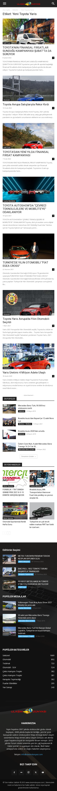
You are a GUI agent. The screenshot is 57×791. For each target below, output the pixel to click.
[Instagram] (28, 772)
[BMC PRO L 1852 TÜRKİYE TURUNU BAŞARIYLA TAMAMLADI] (9, 572)
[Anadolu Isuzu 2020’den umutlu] (9, 434)
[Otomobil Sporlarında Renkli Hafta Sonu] (15, 510)
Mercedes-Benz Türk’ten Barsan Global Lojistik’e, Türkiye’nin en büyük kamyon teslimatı (34, 630)
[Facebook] (14, 772)
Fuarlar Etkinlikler (9, 201)
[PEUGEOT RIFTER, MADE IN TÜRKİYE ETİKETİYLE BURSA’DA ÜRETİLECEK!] (9, 584)
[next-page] (8, 533)
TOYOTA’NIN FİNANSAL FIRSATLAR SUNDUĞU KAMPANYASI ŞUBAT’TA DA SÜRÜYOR (27, 51)
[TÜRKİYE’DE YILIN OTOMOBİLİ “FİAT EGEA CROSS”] (28, 246)
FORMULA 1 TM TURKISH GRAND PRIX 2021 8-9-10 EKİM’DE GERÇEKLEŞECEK (13, 492)
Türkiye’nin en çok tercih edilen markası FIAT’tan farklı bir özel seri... (42, 524)
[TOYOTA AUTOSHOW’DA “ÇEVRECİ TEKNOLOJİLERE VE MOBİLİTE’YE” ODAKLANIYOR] (28, 189)
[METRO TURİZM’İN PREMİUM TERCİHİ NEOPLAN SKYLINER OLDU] (9, 559)
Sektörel (21, 411)
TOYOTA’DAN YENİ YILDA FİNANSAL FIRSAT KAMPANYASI (26, 153)
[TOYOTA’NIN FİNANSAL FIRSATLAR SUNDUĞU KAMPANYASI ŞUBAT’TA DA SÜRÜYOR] (28, 31)
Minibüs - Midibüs (25, 424)
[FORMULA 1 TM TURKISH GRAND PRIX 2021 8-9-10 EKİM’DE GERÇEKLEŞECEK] (15, 478)
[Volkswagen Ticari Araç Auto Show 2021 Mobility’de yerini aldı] (9, 605)
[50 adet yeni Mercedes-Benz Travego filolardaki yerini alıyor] (9, 618)
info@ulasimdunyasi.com (32, 754)
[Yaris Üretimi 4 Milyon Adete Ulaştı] (28, 356)
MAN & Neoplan (24, 561)
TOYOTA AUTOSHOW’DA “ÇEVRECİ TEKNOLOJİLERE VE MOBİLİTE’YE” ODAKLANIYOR (24, 209)
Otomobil (6, 100)
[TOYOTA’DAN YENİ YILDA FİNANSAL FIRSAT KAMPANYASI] (28, 136)
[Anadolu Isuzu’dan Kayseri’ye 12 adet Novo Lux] (9, 421)
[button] (4, 3)
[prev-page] (4, 533)
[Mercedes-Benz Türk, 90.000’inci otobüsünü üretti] (9, 409)
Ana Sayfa (6, 10)
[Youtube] (42, 772)
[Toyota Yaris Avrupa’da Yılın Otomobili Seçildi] (28, 303)
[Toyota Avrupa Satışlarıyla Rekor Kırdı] (28, 88)
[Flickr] (21, 772)
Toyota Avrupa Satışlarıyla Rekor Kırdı (26, 104)
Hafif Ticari (6, 43)
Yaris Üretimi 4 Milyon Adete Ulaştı (24, 372)
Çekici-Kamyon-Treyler (26, 636)
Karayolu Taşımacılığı (26, 574)
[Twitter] (35, 772)
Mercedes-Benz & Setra (26, 449)
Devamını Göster (27, 456)
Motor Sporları (8, 486)
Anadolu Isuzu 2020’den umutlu (31, 431)
